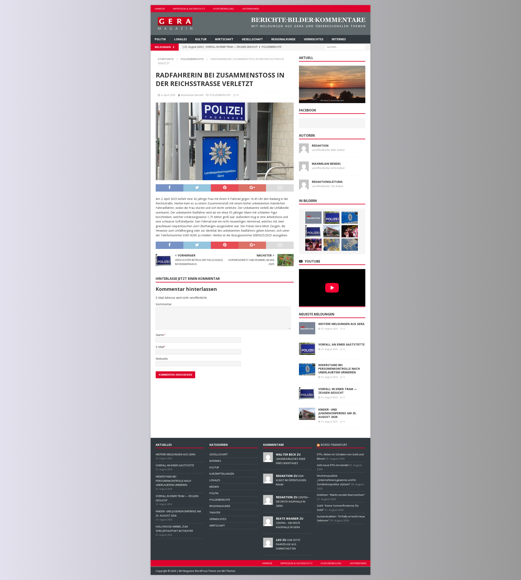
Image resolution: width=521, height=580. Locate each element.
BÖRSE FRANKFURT (334, 445)
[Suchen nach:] (345, 47)
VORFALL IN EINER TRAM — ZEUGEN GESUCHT (337, 391)
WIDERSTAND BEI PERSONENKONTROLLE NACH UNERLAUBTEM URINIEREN (339, 368)
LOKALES (180, 39)
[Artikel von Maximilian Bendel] (304, 169)
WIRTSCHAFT (224, 39)
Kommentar (164, 304)
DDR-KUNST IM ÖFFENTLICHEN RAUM (291, 480)
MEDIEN (214, 486)
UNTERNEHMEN (250, 8)
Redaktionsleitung (327, 182)
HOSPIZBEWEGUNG (223, 8)
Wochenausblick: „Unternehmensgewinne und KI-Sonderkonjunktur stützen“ (336, 480)
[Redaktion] (268, 481)
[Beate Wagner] (268, 524)
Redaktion (320, 145)
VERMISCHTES (313, 39)
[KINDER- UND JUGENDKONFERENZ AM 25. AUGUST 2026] (331, 231)
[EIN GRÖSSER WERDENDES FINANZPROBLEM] (331, 245)
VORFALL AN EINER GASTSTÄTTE (341, 344)
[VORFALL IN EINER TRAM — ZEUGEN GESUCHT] (313, 231)
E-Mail (160, 347)
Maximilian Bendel (192, 95)
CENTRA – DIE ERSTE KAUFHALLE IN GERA (293, 501)
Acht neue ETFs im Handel (332, 465)
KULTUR (201, 39)
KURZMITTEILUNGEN (221, 473)
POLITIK (160, 39)
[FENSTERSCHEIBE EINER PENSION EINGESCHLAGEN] (349, 245)
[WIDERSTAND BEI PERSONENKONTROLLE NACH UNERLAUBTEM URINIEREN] (349, 218)
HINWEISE (160, 8)
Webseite (162, 359)
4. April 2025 (168, 95)
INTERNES (339, 39)
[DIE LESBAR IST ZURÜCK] (313, 245)
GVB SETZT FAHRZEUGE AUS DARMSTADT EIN (288, 544)
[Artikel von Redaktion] (304, 151)
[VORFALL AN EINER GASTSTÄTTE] (331, 218)
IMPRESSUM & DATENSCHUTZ (189, 8)
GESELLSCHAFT (252, 39)
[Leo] (268, 545)
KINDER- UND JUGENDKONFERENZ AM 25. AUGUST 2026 (337, 413)
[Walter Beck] (268, 460)
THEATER (214, 512)
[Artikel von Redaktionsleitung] (304, 187)
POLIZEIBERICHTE (220, 95)
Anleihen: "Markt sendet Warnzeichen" (341, 495)
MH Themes (228, 571)
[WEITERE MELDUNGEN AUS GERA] (313, 218)
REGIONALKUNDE (283, 39)
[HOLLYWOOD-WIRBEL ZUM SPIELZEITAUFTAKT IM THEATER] (349, 231)
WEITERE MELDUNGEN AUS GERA (341, 324)
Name (160, 335)
